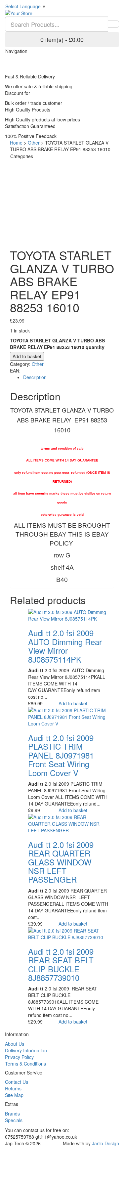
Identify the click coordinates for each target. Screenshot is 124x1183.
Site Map (14, 1095)
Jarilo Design (105, 1143)
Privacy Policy (19, 1057)
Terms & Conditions (25, 1063)
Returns (13, 1088)
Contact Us (16, 1081)
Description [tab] (35, 377)
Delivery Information (26, 1050)
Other (34, 142)
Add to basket (27, 356)
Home (16, 142)
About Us (14, 1043)
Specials (13, 1120)
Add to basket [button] (73, 703)
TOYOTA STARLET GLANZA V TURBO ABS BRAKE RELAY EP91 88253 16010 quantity (57, 343)
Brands (12, 1113)
